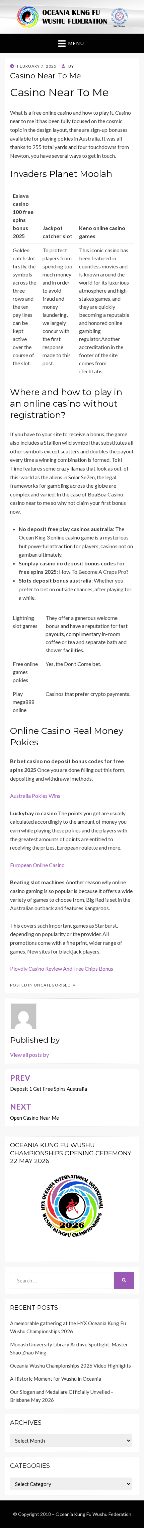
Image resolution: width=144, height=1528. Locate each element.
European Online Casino (37, 865)
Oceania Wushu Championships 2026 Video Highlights (70, 1366)
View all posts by (29, 1054)
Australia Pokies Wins (35, 795)
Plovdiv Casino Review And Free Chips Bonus (61, 968)
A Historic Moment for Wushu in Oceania (55, 1379)
